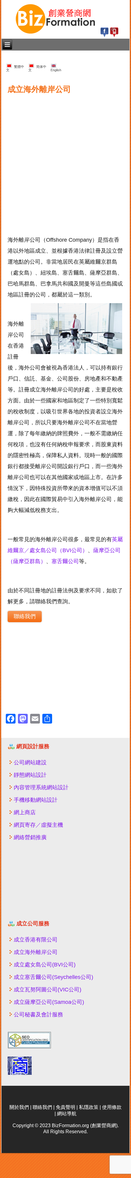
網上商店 (25, 812)
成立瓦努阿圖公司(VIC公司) (47, 990)
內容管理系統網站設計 (41, 787)
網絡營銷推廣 (30, 837)
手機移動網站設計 (36, 800)
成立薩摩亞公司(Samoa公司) (49, 1002)
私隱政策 (88, 1107)
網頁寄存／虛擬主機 (38, 825)
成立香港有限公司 (36, 940)
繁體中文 (15, 68)
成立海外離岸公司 (36, 952)
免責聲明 (65, 1107)
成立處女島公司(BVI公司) (45, 965)
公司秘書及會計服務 (38, 1014)
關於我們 (19, 1107)
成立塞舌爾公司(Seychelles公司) (53, 977)
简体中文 (37, 68)
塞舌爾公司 (65, 561)
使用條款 (112, 1107)
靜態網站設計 (30, 775)
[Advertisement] (65, 161)
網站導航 (66, 1113)
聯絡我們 (25, 616)
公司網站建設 (30, 762)
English (56, 68)
